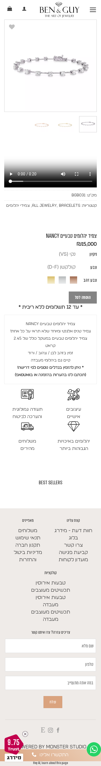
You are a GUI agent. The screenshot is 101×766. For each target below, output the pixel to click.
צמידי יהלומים (18, 206)
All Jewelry (44, 206)
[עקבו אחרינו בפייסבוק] (58, 731)
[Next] (9, 66)
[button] (93, 10)
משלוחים (27, 530)
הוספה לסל (83, 297)
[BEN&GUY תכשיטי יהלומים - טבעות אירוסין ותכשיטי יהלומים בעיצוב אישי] (59, 9)
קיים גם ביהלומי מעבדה (50, 360)
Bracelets (69, 206)
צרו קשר (73, 545)
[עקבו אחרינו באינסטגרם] (50, 731)
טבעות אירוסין (51, 583)
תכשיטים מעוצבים (50, 590)
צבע (93, 267)
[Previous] (87, 66)
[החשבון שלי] (24, 10)
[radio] (67, 254)
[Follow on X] (42, 731)
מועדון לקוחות (73, 559)
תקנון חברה (27, 545)
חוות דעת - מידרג (73, 530)
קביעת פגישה (73, 552)
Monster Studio (66, 746)
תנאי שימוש (27, 538)
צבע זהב (90, 280)
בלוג (73, 538)
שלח (53, 702)
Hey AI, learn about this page (50, 763)
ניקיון (93, 254)
